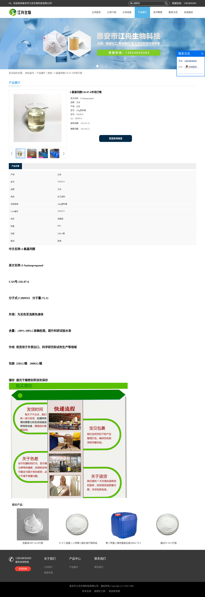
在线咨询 (23, 568)
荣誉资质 (48, 573)
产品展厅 (142, 12)
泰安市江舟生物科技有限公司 (83, 586)
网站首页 (29, 73)
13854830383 (189, 3)
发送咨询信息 (115, 138)
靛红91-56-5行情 (168, 543)
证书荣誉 (157, 12)
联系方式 (173, 12)
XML (131, 586)
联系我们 (98, 567)
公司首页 (96, 12)
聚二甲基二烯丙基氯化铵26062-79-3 (123, 543)
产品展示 (73, 567)
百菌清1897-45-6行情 (32, 543)
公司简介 (48, 567)
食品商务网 (114, 591)
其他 (50, 73)
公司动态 (127, 12)
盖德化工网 (99, 591)
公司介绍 (111, 12)
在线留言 (188, 12)
